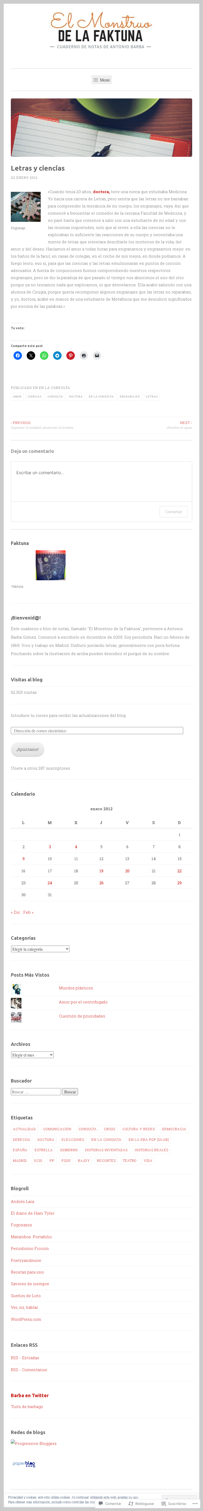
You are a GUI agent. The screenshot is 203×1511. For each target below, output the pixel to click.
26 (101, 882)
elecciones (73, 1139)
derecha (21, 1139)
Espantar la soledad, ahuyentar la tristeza (42, 425)
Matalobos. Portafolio (31, 1236)
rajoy (84, 1160)
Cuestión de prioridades (82, 1016)
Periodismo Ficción (30, 1248)
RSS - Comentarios (29, 1369)
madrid (20, 1160)
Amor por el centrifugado (83, 1002)
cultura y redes (138, 1129)
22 (179, 870)
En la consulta (54, 388)
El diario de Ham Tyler (32, 1213)
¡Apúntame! (28, 749)
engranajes (130, 396)
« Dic (15, 912)
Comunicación (57, 1129)
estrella (44, 1150)
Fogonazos (21, 1224)
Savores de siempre (30, 1283)
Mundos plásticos (76, 987)
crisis (109, 1129)
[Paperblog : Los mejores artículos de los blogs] (24, 1467)
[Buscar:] (36, 1091)
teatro (130, 1160)
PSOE (66, 1160)
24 (50, 882)
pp (52, 1160)
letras (152, 396)
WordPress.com (26, 1319)
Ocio (38, 1160)
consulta (55, 396)
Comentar (173, 511)
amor (17, 396)
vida (148, 1160)
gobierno (69, 1150)
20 (127, 870)
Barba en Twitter (30, 1395)
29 (179, 882)
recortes (106, 1160)
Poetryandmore (26, 1260)
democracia (174, 1129)
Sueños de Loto (26, 1295)
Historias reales (151, 1150)
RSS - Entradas (25, 1357)
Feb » (28, 912)
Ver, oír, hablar (24, 1307)
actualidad (24, 1129)
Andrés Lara (22, 1201)
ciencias (34, 396)
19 (101, 870)
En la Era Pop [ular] (149, 1139)
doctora (76, 396)
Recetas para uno (27, 1272)
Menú (104, 80)
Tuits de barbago (27, 1406)
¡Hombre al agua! (179, 425)
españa (20, 1150)
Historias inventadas (106, 1150)
